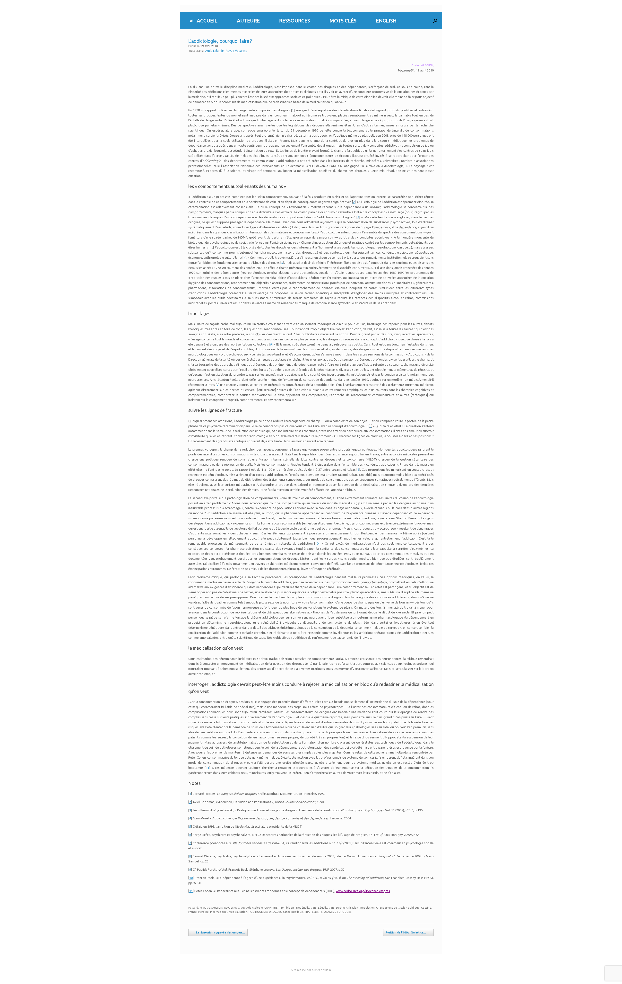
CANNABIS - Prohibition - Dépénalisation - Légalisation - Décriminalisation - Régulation (319, 907)
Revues (228, 907)
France (192, 911)
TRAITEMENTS (313, 911)
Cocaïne (426, 907)
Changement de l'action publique (398, 907)
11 (207, 767)
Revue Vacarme (236, 50)
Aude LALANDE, (422, 65)
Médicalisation (238, 911)
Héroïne (203, 911)
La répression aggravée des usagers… (218, 932)
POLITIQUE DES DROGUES (265, 911)
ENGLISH (386, 20)
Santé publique (293, 911)
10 (317, 543)
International (218, 911)
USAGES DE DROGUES (337, 911)
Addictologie (254, 907)
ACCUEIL (207, 20)
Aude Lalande (214, 50)
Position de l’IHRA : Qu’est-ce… (408, 932)
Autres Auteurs (213, 907)
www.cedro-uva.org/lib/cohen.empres (363, 891)
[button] (435, 20)
